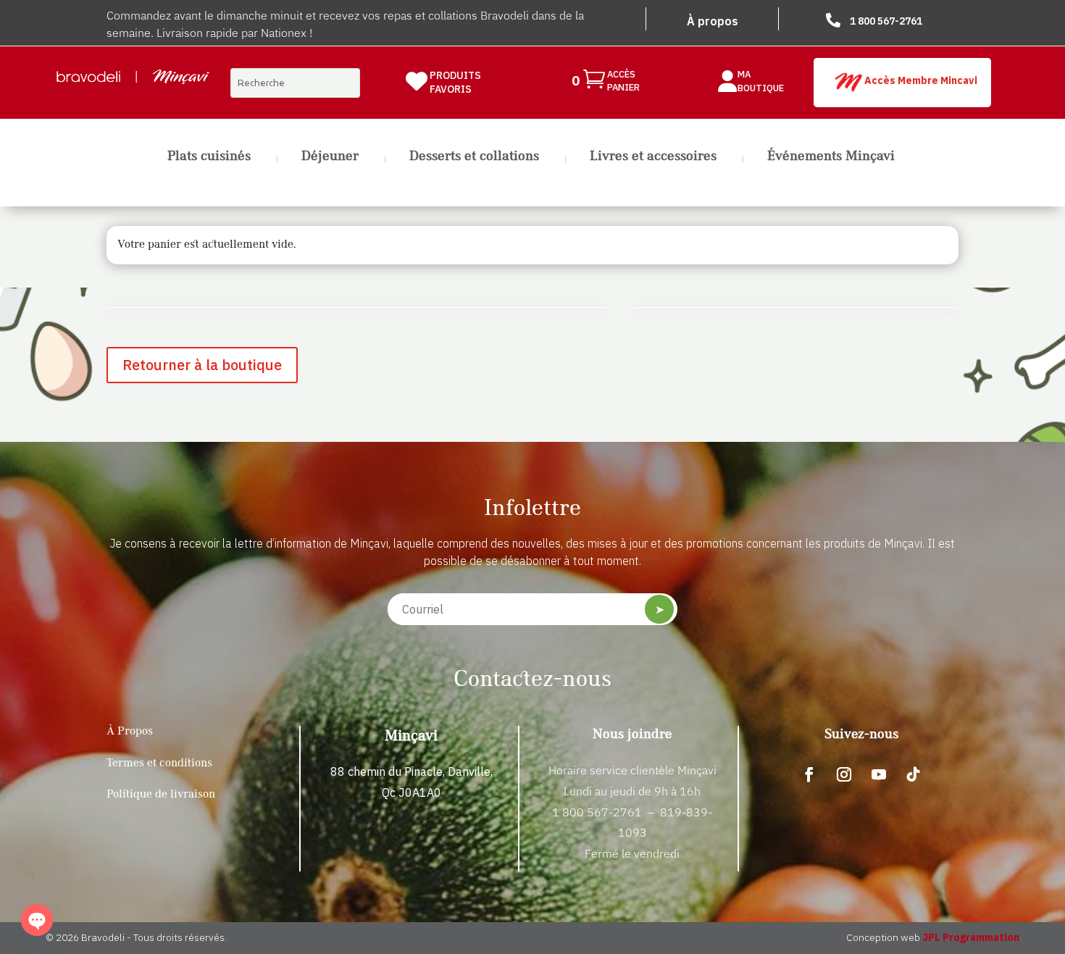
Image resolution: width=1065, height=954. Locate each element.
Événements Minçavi (831, 158)
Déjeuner (330, 158)
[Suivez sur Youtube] (878, 774)
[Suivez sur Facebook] (809, 774)
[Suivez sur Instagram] (844, 774)
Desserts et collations (474, 158)
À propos (712, 21)
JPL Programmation (970, 937)
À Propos (129, 731)
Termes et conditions (159, 763)
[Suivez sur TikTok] (913, 774)
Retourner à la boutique (202, 365)
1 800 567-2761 (886, 21)
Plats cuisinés (209, 158)
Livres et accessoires (653, 158)
